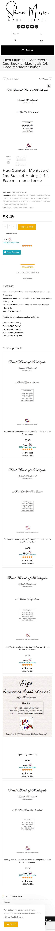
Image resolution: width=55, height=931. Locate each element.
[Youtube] (32, 27)
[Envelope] (27, 27)
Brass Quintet (23, 195)
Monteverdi (23, 207)
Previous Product (13, 79)
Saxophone (36, 201)
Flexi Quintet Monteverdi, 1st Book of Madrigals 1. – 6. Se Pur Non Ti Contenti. (27, 861)
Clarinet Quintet (8, 198)
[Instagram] (36, 27)
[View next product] (50, 79)
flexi (9, 207)
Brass (14, 195)
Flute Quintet (43, 198)
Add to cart (27, 227)
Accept (11, 924)
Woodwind (23, 204)
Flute (36, 198)
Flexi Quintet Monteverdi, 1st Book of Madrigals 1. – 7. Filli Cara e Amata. (27, 432)
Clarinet (47, 195)
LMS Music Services (11, 243)
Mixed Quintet (26, 201)
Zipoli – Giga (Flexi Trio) (27, 755)
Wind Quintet (14, 204)
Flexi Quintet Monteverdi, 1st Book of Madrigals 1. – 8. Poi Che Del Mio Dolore (27, 540)
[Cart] (41, 41)
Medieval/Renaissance (11, 201)
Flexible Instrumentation (24, 198)
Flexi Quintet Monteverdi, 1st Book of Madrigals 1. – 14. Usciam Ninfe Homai (27, 648)
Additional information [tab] (27, 273)
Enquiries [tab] (27, 279)
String (43, 201)
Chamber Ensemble (36, 195)
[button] (49, 86)
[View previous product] (4, 79)
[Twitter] (23, 27)
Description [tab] (27, 267)
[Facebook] (18, 27)
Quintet (31, 207)
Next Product (43, 79)
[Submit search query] (40, 33)
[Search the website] (27, 33)
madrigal (15, 207)
